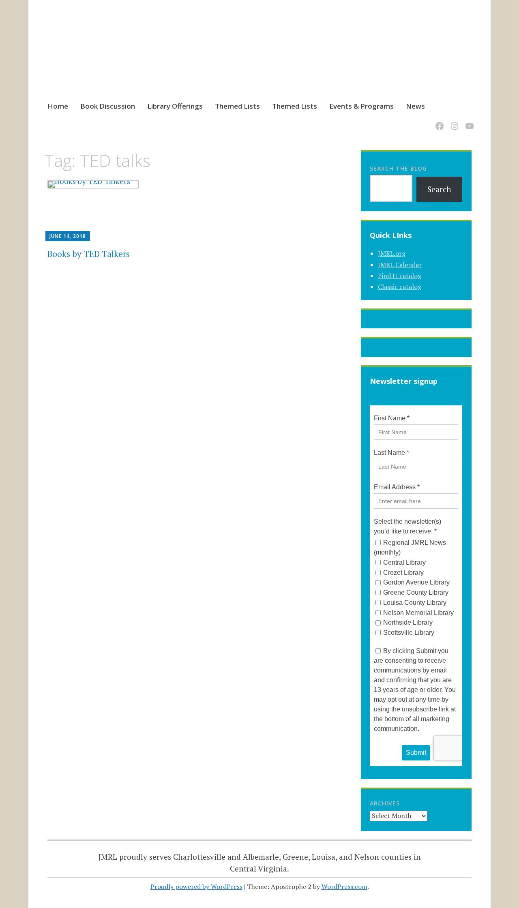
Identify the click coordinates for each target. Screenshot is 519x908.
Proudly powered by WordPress (196, 886)
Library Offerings (175, 106)
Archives (385, 803)
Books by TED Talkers (88, 253)
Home (57, 106)
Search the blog (398, 168)
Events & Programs (361, 106)
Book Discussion (107, 106)
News (415, 106)
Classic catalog (399, 286)
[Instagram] (453, 121)
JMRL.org (391, 253)
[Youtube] (468, 121)
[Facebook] (438, 121)
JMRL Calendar (400, 264)
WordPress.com (344, 886)
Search (439, 189)
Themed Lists (237, 106)
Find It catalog (399, 275)
